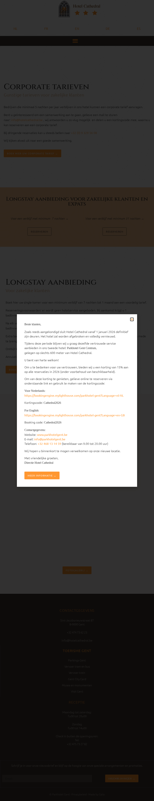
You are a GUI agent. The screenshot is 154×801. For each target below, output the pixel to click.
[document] (77, 400)
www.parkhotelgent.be (52, 434)
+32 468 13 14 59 (49, 443)
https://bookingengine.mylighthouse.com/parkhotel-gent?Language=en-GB (74, 415)
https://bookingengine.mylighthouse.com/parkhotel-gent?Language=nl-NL (74, 395)
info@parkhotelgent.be (49, 439)
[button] (132, 319)
